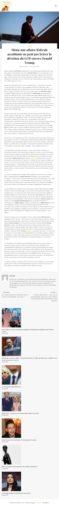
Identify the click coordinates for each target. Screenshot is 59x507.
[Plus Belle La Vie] (6, 5)
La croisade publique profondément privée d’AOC (16, 493)
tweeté (29, 231)
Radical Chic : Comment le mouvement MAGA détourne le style (20, 413)
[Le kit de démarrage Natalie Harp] (29, 375)
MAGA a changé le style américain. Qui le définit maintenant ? (20, 466)
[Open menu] (56, 5)
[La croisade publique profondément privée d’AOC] (29, 481)
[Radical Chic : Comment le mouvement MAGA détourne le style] (29, 401)
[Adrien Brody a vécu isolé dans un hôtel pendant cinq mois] (29, 428)
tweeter (32, 158)
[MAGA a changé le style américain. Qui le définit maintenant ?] (29, 454)
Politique (29, 46)
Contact (38, 503)
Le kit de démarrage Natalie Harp (11, 387)
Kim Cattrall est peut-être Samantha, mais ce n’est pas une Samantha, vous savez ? (15, 295)
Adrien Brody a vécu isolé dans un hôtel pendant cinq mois (19, 440)
